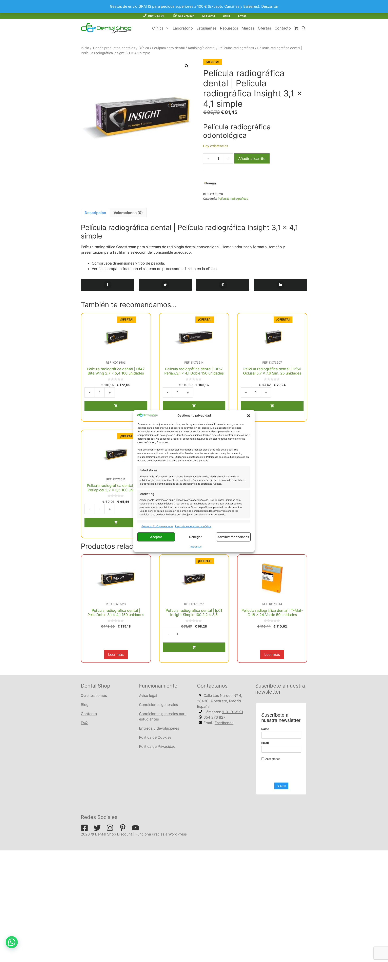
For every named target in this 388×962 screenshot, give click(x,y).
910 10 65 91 (156, 15)
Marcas (248, 28)
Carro (226, 15)
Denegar (195, 537)
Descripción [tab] (95, 213)
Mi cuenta (208, 15)
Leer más (116, 654)
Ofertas (264, 28)
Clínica (157, 28)
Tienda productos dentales (113, 48)
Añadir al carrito (252, 158)
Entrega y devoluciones (159, 728)
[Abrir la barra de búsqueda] (303, 28)
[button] (249, 416)
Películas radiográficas (236, 48)
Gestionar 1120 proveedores (157, 526)
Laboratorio (183, 28)
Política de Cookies (155, 737)
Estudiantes (206, 28)
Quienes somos (94, 695)
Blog (85, 705)
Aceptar (156, 537)
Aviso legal (148, 695)
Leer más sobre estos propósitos (193, 526)
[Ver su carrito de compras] (296, 28)
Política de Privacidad (157, 746)
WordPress (177, 834)
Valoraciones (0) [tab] (128, 213)
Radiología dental (201, 48)
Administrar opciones (233, 537)
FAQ (84, 723)
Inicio (85, 48)
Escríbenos (224, 723)
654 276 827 (186, 15)
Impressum (196, 546)
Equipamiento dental (168, 48)
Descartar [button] (269, 6)
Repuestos (229, 28)
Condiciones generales (158, 705)
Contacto (283, 28)
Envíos (242, 15)
